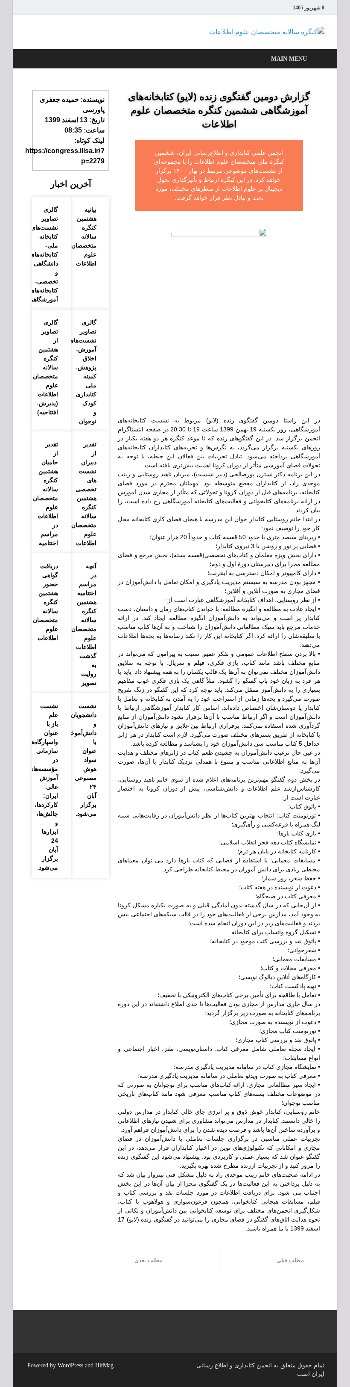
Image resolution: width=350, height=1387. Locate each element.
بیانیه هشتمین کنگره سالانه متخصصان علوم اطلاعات (83, 236)
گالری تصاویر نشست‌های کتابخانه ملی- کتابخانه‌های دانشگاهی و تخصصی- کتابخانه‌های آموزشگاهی (43, 254)
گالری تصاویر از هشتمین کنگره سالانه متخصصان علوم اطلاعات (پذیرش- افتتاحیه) (45, 367)
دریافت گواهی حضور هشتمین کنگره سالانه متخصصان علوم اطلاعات (45, 602)
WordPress (70, 1365)
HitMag (104, 1365)
